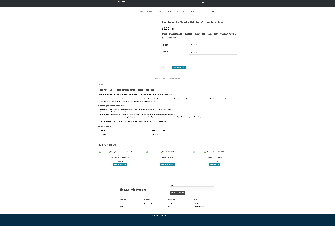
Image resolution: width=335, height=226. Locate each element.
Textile (122, 155)
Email (171, 185)
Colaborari (168, 11)
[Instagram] (210, 3)
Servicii (177, 11)
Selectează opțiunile (120, 164)
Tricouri (126, 155)
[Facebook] (206, 217)
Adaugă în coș (179, 67)
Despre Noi (150, 11)
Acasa (141, 11)
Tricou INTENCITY (167, 157)
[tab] (158, 79)
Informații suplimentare (171, 79)
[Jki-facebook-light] (203, 3)
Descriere (158, 79)
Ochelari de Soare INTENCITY (215, 157)
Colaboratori (115, 155)
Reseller (184, 11)
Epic (120, 155)
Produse (159, 11)
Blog (200, 11)
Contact (193, 11)
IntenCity (171, 155)
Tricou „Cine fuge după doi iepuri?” (120, 157)
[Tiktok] (217, 3)
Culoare (165, 52)
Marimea (165, 45)
